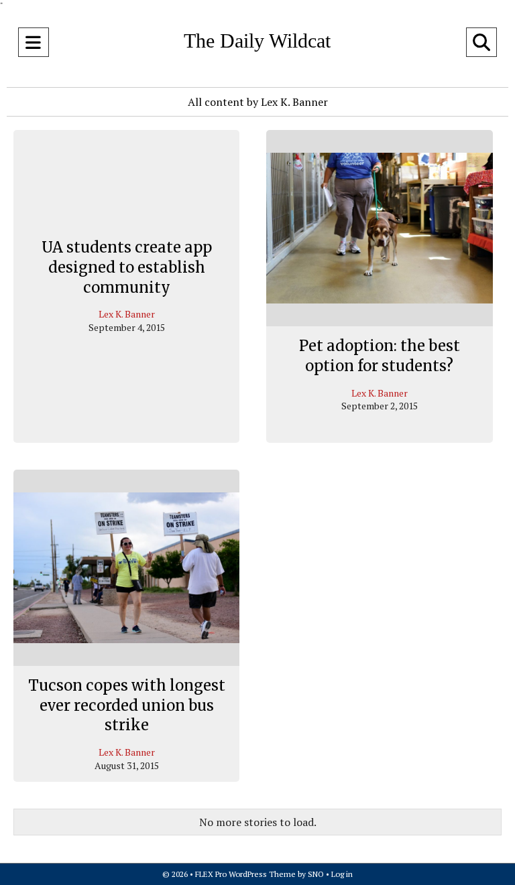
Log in (342, 874)
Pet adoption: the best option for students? (379, 355)
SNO (316, 874)
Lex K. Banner (127, 314)
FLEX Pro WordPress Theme (245, 874)
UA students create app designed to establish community (127, 268)
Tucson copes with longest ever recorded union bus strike (126, 705)
